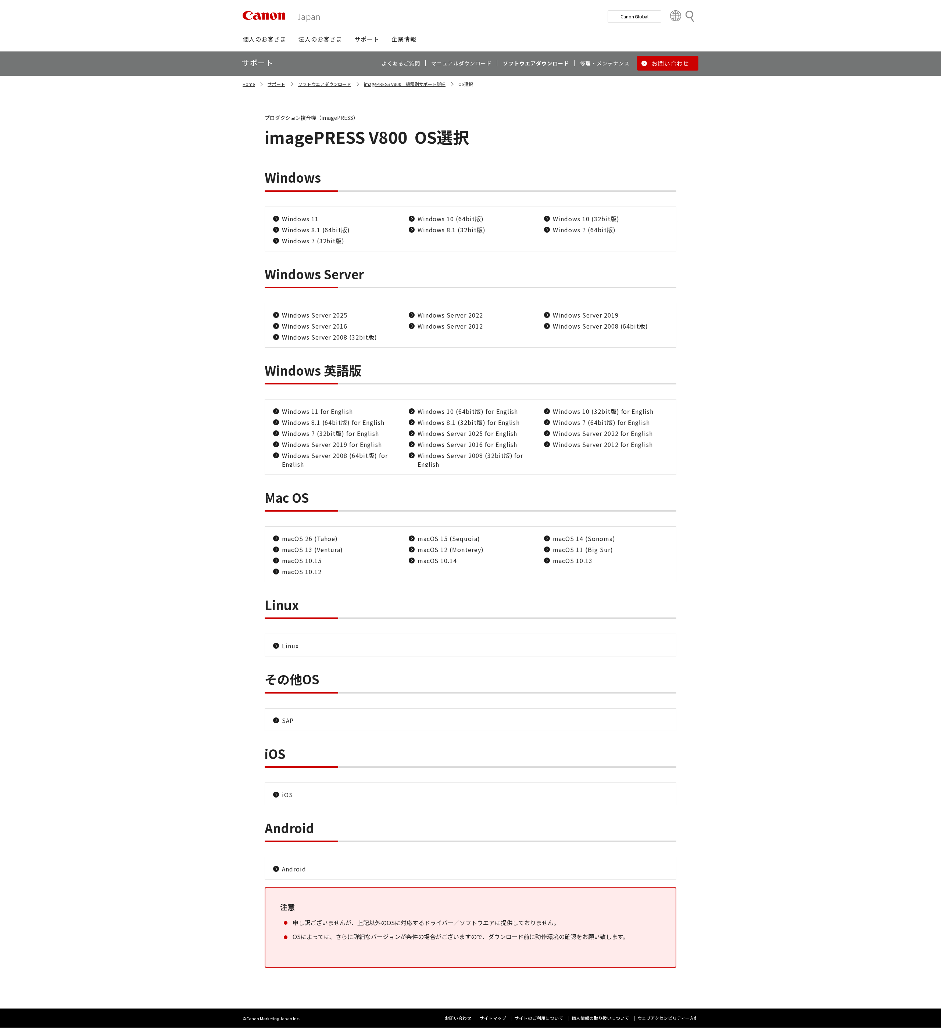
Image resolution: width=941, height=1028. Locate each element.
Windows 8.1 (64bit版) (316, 229)
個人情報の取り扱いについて (600, 1018)
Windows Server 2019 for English (332, 444)
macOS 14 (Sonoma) (584, 538)
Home (249, 84)
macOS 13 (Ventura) (312, 549)
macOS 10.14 (437, 560)
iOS (287, 794)
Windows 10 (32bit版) (586, 218)
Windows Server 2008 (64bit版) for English (335, 460)
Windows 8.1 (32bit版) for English (469, 422)
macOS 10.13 (573, 560)
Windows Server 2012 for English (603, 444)
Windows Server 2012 (450, 326)
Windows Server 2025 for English (468, 433)
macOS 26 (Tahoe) (310, 538)
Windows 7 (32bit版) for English (330, 433)
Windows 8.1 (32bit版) (452, 229)
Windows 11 (300, 218)
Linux (290, 645)
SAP (288, 720)
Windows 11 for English (317, 411)
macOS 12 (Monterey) (451, 549)
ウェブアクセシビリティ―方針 (667, 1018)
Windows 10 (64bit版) (451, 218)
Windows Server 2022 (450, 315)
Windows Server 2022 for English (603, 433)
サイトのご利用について (539, 1018)
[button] (264, 39)
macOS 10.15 (302, 560)
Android (294, 868)
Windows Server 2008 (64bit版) (600, 326)
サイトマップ (493, 1018)
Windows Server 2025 (314, 315)
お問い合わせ (458, 1018)
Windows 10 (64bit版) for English (468, 411)
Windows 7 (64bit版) (584, 229)
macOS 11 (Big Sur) (583, 549)
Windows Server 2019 (585, 315)
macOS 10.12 (302, 571)
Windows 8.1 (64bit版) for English (333, 422)
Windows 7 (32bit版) (313, 240)
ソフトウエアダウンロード (324, 84)
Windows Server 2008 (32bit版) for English (470, 460)
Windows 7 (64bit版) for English (601, 422)
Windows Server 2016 (314, 326)
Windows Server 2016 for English (468, 444)
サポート (276, 84)
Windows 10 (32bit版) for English (603, 411)
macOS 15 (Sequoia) (449, 538)
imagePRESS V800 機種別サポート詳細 (405, 84)
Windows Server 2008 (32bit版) (329, 337)
